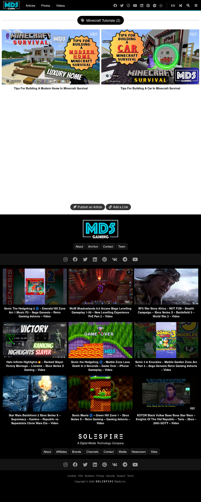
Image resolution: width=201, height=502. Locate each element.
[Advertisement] (100, 147)
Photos (45, 5)
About (79, 246)
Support (121, 475)
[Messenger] (155, 5)
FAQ (80, 475)
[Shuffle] (180, 5)
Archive (93, 246)
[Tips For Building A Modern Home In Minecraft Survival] (51, 82)
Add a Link (120, 207)
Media (123, 451)
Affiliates (61, 451)
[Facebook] (115, 5)
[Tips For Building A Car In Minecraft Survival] (150, 82)
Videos (60, 5)
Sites (154, 451)
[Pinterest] (148, 5)
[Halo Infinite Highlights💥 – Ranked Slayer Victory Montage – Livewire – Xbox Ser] (35, 357)
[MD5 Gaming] (100, 229)
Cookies (72, 475)
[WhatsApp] (161, 5)
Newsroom (139, 451)
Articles (30, 5)
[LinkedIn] (141, 5)
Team (121, 246)
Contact (108, 246)
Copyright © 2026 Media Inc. (100, 481)
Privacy (100, 475)
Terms (130, 475)
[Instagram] (128, 5)
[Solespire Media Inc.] (100, 436)
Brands (76, 451)
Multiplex (89, 475)
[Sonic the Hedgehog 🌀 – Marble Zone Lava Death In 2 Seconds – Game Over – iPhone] (101, 357)
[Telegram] (125, 259)
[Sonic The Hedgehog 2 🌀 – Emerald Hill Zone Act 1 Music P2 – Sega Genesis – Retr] (35, 303)
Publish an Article (90, 207)
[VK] (114, 259)
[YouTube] (135, 5)
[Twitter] (122, 5)
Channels (92, 451)
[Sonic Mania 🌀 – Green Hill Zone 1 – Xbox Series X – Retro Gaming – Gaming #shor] (101, 410)
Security (110, 475)
